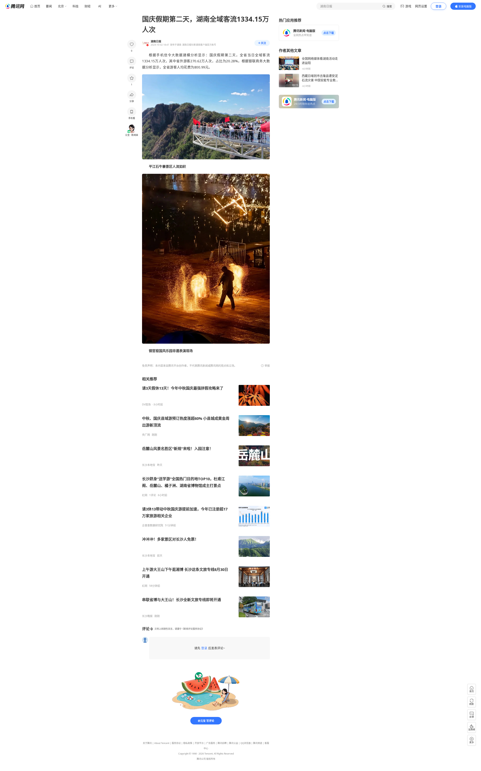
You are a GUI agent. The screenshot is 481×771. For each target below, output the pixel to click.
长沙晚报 (147, 616)
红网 (144, 495)
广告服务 (210, 743)
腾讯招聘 (222, 743)
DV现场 (146, 404)
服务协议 (176, 743)
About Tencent (161, 743)
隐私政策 (187, 743)
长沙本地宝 (148, 465)
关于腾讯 (147, 743)
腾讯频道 (257, 743)
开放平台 (199, 743)
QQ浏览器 (245, 743)
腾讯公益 (233, 743)
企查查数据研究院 (152, 525)
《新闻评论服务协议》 (193, 628)
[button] (328, 33)
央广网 (146, 434)
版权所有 (210, 758)
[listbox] (206, 497)
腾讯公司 (201, 758)
